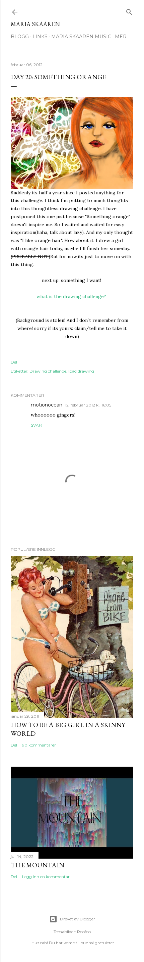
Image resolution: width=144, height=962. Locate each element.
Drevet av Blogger (77, 918)
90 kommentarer (39, 745)
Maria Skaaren (35, 24)
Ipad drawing (81, 371)
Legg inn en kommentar (46, 876)
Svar (36, 425)
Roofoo (84, 931)
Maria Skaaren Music (81, 37)
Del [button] (14, 362)
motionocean (46, 405)
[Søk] (129, 10)
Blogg (20, 37)
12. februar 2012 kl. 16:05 (88, 404)
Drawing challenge (47, 371)
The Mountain (37, 865)
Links (40, 37)
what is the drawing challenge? (72, 296)
